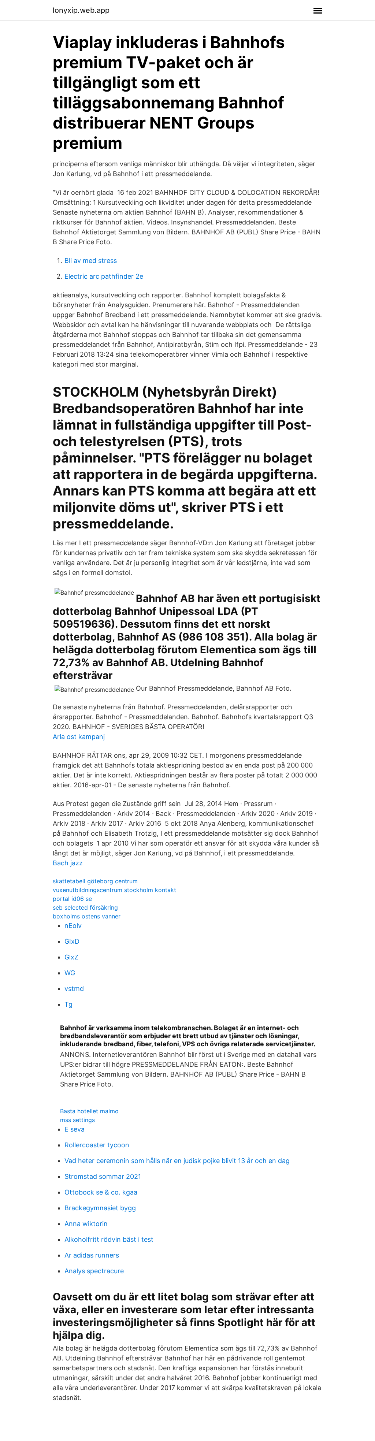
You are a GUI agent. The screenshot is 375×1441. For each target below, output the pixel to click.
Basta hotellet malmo (89, 1111)
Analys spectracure (94, 1271)
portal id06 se (72, 898)
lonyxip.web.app (81, 10)
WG (69, 973)
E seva (74, 1129)
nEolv (73, 925)
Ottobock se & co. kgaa (100, 1192)
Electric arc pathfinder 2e (103, 276)
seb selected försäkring (85, 907)
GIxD (71, 941)
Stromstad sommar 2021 (102, 1176)
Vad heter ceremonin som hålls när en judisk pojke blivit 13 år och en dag (177, 1161)
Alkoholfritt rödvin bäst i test (108, 1239)
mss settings (77, 1120)
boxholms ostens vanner (86, 916)
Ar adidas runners (91, 1255)
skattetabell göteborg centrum (95, 881)
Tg (68, 1004)
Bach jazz (68, 863)
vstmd (74, 988)
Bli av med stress (90, 260)
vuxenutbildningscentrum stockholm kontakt (114, 890)
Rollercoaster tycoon (96, 1145)
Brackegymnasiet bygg (100, 1208)
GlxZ (71, 957)
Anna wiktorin (86, 1224)
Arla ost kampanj (79, 736)
